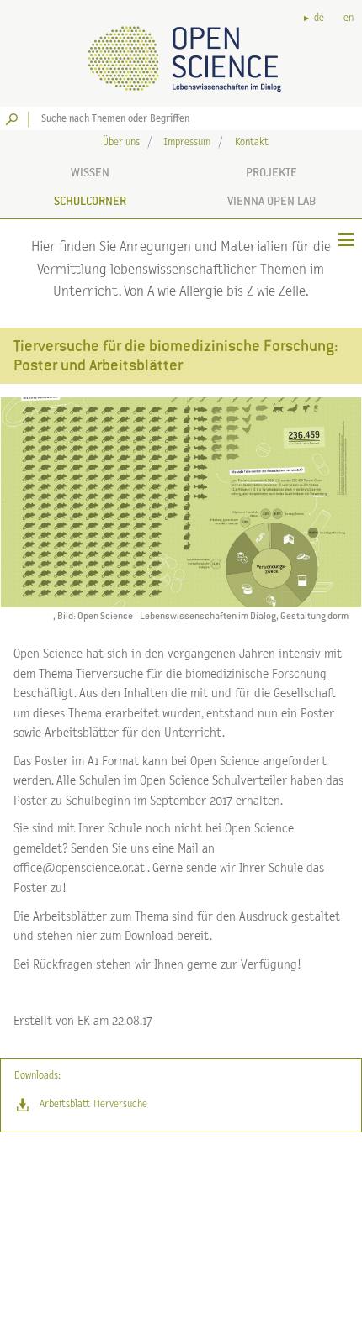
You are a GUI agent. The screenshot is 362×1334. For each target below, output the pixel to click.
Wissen (90, 172)
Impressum (187, 142)
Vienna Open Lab (271, 200)
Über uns (121, 142)
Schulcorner (90, 200)
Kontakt (252, 142)
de (319, 18)
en (348, 18)
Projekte (271, 172)
